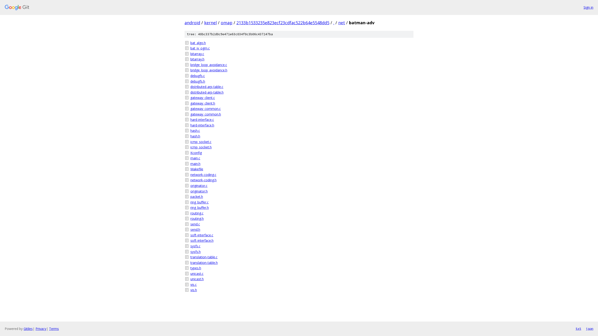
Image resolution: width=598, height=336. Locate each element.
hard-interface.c (202, 119)
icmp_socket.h (201, 147)
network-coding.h (203, 180)
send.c (195, 224)
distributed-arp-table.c (206, 86)
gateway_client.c (202, 97)
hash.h (195, 136)
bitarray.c (197, 54)
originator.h (199, 191)
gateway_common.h (205, 114)
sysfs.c (195, 246)
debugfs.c (197, 76)
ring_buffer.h (199, 207)
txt (578, 328)
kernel (210, 22)
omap (226, 22)
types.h (195, 268)
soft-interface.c (201, 235)
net (341, 22)
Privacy (41, 328)
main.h (195, 163)
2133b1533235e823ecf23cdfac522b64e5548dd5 (282, 22)
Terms (54, 328)
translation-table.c (203, 257)
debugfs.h (197, 81)
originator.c (198, 185)
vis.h (193, 290)
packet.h (196, 196)
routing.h (197, 218)
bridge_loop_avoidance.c (208, 65)
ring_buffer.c (199, 202)
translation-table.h (204, 262)
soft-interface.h (202, 240)
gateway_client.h (202, 103)
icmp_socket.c (200, 142)
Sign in (588, 7)
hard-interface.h (202, 125)
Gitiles (28, 328)
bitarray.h (197, 59)
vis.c (193, 284)
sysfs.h (195, 251)
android (192, 22)
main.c (195, 158)
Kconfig (196, 152)
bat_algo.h (198, 43)
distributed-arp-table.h (207, 92)
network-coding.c (203, 174)
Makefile (196, 169)
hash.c (195, 130)
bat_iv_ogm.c (200, 48)
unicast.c (196, 273)
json (589, 328)
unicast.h (197, 279)
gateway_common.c (205, 108)
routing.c (196, 213)
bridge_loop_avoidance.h (208, 70)
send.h (195, 229)
